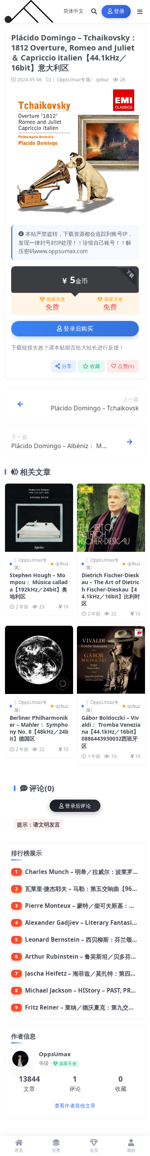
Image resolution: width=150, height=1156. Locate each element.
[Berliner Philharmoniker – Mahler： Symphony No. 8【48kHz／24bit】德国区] (39, 660)
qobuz (102, 79)
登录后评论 (78, 806)
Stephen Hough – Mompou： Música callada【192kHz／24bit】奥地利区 (39, 585)
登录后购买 (78, 329)
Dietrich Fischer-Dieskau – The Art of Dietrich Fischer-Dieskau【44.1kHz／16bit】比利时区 (111, 589)
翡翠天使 (56, 299)
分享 (67, 366)
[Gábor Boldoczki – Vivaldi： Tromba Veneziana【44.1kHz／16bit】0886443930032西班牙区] (111, 660)
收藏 (95, 366)
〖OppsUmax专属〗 (73, 79)
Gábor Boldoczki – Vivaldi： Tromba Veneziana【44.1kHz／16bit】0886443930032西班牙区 (111, 731)
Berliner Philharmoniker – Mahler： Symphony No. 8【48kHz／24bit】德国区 (39, 728)
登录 (119, 11)
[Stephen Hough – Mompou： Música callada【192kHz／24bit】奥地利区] (39, 518)
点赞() (126, 366)
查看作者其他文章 (75, 1106)
